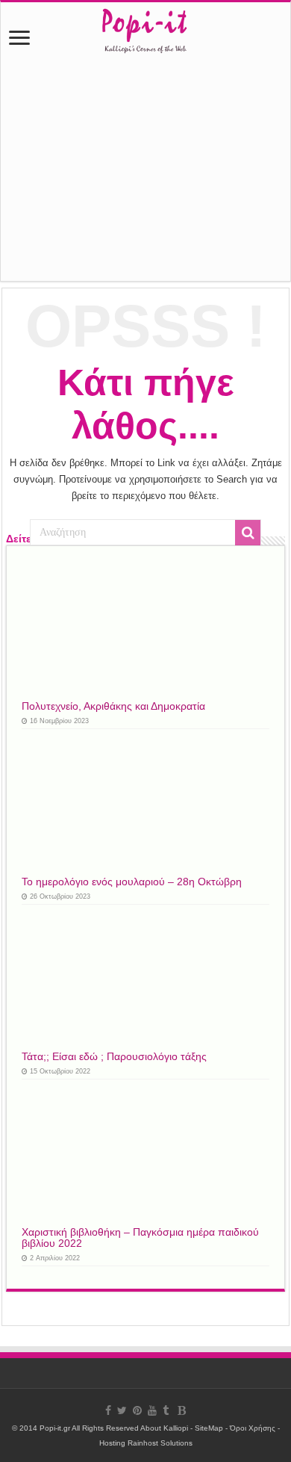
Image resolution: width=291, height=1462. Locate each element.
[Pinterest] (137, 1410)
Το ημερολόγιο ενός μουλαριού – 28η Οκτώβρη (132, 882)
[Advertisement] (145, 174)
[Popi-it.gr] (145, 27)
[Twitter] (122, 1410)
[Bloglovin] (181, 1410)
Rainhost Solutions (160, 1443)
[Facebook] (108, 1410)
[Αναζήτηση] (247, 532)
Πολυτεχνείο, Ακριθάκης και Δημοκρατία (113, 706)
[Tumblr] (165, 1410)
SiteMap (209, 1428)
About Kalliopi (164, 1428)
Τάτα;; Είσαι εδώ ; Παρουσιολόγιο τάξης (114, 1056)
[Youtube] (152, 1410)
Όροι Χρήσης (252, 1428)
